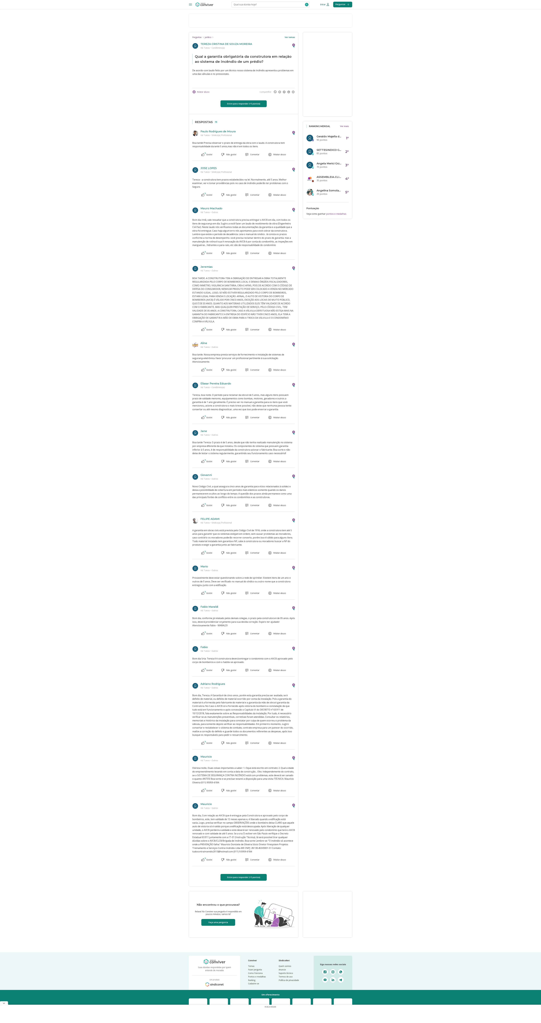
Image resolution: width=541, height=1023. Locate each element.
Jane (203, 431)
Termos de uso (286, 976)
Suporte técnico (286, 973)
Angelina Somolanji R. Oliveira (329, 190)
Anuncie (282, 969)
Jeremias (206, 266)
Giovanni (206, 475)
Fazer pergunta (255, 969)
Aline (203, 343)
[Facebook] (279, 92)
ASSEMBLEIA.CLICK (329, 177)
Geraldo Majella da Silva (329, 136)
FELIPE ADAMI (210, 519)
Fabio (204, 647)
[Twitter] (284, 92)
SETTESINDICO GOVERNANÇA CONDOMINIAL (329, 150)
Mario (204, 566)
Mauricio (206, 756)
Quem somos (285, 966)
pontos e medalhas (336, 213)
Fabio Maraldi (209, 606)
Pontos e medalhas (257, 976)
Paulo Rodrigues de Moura (218, 131)
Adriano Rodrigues (212, 683)
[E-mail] (293, 92)
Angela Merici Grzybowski (329, 163)
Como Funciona (255, 973)
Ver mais (344, 126)
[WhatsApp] (275, 92)
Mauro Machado (211, 208)
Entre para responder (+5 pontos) (243, 103)
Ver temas (290, 37)
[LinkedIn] (288, 92)
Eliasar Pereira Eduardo (215, 383)
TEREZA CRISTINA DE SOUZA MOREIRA (226, 44)
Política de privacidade (289, 980)
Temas (251, 966)
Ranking (251, 980)
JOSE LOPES (208, 168)
